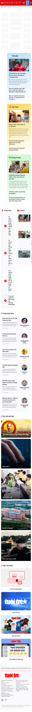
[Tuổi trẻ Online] (12, 675)
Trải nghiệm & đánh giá (16, 659)
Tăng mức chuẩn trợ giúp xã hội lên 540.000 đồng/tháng (11, 300)
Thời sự (16, 6)
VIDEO (22, 211)
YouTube (12, 2)
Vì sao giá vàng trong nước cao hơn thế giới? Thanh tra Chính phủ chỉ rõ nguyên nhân (17, 199)
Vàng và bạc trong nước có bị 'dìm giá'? (17, 125)
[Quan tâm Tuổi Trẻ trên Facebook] (6, 700)
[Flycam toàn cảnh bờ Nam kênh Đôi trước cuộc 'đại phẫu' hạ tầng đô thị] (24, 254)
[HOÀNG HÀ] (24, 368)
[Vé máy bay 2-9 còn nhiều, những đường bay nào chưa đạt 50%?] (5, 226)
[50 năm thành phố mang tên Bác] (16, 428)
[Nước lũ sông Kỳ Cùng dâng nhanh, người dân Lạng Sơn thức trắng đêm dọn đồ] (24, 218)
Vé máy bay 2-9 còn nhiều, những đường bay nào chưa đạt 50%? (10, 226)
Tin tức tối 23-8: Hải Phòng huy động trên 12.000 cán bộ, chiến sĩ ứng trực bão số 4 (10, 253)
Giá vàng (15, 107)
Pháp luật (24, 6)
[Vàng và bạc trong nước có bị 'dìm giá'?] (19, 116)
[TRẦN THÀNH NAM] (24, 321)
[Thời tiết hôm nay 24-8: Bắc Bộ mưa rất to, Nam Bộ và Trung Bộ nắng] (19, 65)
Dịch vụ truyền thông (20, 688)
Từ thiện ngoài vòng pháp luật (10, 366)
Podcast (6, 2)
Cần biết (16, 3)
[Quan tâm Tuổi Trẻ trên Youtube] (2, 700)
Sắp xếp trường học (7, 528)
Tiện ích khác (7, 566)
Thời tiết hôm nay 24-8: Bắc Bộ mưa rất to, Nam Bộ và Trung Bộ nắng (17, 75)
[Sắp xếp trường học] (16, 515)
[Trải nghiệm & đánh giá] (16, 648)
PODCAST (8, 211)
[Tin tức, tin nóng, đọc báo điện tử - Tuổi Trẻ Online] (2, 3)
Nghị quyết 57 (6, 466)
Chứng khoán (16, 158)
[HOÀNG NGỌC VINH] (24, 383)
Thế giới (20, 6)
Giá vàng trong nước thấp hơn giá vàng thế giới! (17, 149)
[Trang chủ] (1, 7)
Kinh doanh (29, 6)
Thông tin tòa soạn (5, 693)
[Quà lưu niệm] (16, 624)
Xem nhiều (9, 6)
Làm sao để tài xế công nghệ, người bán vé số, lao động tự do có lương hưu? (10, 280)
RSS (18, 691)
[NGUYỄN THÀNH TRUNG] (24, 401)
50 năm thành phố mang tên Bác (16, 435)
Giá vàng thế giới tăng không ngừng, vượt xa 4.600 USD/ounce (16, 142)
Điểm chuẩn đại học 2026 (9, 559)
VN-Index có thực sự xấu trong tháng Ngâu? (17, 192)
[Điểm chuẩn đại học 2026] (16, 546)
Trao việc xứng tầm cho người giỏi (9, 350)
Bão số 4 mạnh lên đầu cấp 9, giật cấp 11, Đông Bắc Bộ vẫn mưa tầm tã (17, 97)
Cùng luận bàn (8, 313)
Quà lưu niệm (16, 636)
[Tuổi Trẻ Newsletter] (16, 577)
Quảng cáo (20, 3)
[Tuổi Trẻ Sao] (16, 601)
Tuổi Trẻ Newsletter (16, 589)
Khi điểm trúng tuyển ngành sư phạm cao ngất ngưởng (9, 382)
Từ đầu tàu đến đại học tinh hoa (9, 335)
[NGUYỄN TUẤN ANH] (24, 352)
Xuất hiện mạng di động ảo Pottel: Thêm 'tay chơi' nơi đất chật (17, 177)
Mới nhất (5, 6)
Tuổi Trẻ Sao (16, 612)
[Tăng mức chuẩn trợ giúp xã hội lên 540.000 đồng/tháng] (5, 300)
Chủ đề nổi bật (8, 416)
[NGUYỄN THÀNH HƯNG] (24, 336)
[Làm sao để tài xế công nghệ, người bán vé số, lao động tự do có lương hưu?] (5, 281)
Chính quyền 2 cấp (7, 497)
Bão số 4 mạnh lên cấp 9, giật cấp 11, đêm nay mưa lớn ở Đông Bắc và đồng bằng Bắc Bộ (17, 90)
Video (13, 6)
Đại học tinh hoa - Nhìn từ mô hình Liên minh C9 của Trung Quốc (10, 400)
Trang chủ (3, 668)
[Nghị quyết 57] (16, 453)
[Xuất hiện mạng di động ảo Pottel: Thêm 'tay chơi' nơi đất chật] (19, 167)
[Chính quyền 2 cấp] (16, 484)
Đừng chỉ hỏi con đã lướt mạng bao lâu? (9, 319)
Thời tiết (15, 56)
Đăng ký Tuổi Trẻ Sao (27, 3)
